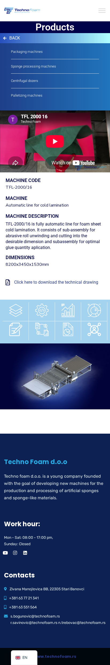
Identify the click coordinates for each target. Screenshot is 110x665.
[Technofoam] (22, 10)
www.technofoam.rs (55, 656)
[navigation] (24, 657)
